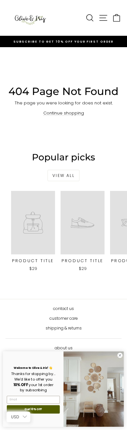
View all (63, 175)
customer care (63, 318)
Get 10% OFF (33, 409)
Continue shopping (63, 113)
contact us (63, 308)
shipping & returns (64, 328)
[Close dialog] (120, 355)
